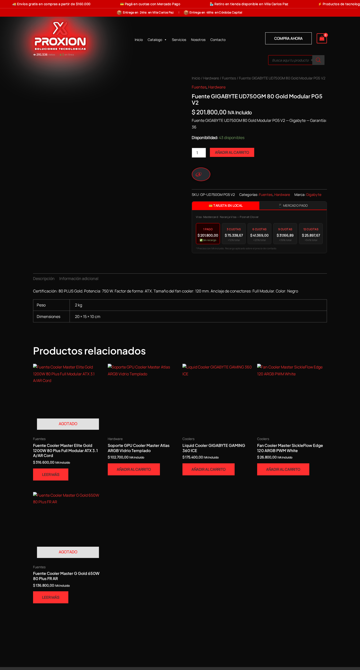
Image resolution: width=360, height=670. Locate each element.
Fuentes (199, 87)
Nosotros (198, 39)
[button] (288, 38)
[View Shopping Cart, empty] (322, 38)
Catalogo (155, 39)
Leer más (50, 474)
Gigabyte (313, 194)
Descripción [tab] (44, 278)
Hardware (217, 87)
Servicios (179, 39)
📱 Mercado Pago (293, 205)
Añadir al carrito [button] (134, 469)
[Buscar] (318, 60)
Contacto (218, 39)
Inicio (139, 39)
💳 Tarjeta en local (226, 205)
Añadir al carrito (232, 152)
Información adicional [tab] (78, 278)
